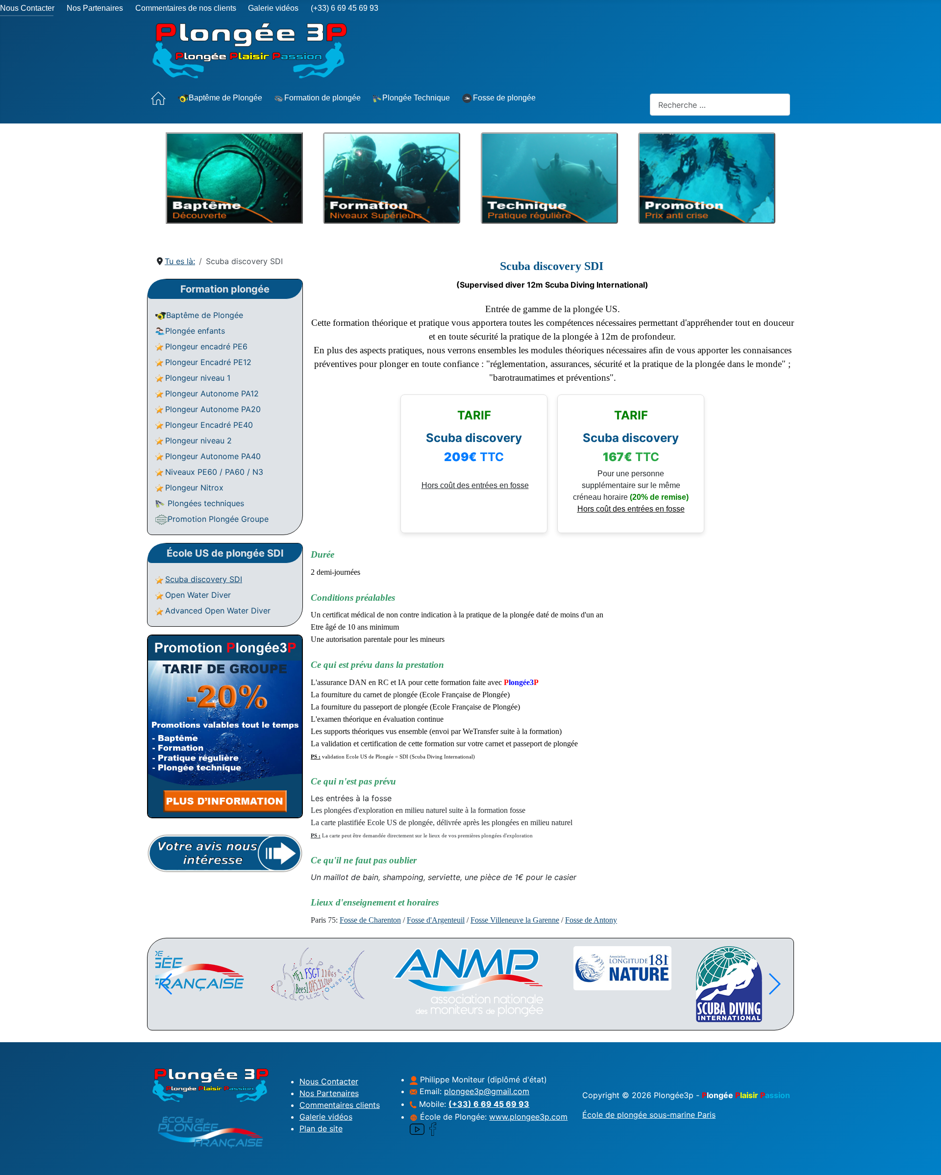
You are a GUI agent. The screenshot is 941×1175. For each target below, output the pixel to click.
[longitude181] (373, 968)
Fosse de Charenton (370, 920)
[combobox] (720, 105)
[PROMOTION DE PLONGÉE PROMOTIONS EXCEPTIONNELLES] (707, 226)
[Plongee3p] (611, 969)
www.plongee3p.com (528, 1117)
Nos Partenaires (95, 8)
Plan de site (321, 1128)
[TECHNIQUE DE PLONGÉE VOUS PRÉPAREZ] (549, 226)
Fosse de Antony (591, 920)
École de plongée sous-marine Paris (649, 1115)
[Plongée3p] (758, 974)
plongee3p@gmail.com (486, 1091)
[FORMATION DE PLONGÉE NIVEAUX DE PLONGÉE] (392, 226)
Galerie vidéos (273, 8)
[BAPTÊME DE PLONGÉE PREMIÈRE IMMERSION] (234, 226)
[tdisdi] (480, 984)
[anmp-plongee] (221, 982)
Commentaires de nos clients (185, 8)
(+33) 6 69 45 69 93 (344, 8)
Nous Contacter (27, 8)
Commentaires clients (339, 1105)
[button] (774, 984)
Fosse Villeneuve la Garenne (514, 920)
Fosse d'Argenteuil (436, 920)
